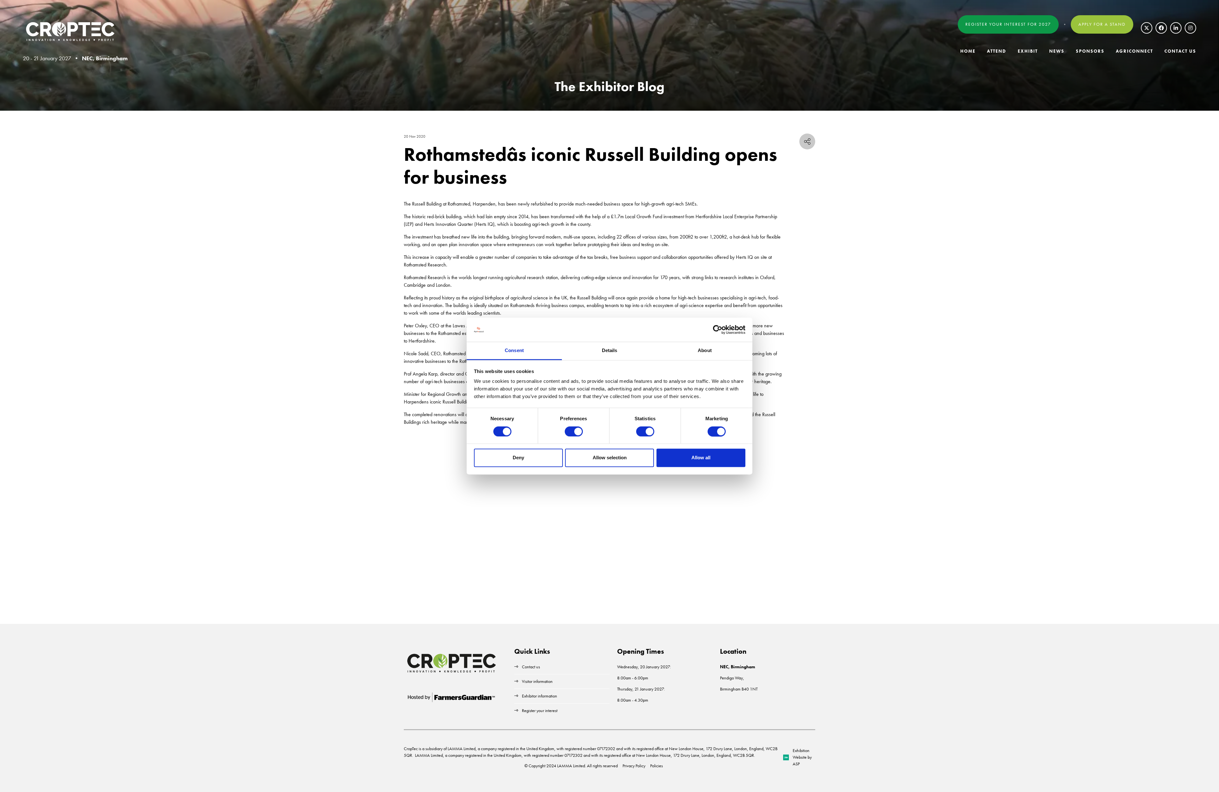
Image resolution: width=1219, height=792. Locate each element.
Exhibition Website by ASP (802, 757)
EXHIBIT (1028, 51)
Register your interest (540, 710)
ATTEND (996, 51)
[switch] (574, 431)
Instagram (1190, 28)
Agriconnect (1134, 51)
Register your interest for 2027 (1008, 24)
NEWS (1056, 51)
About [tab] (705, 350)
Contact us (531, 667)
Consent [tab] (514, 350)
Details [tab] (609, 350)
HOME (968, 51)
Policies (656, 766)
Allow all (700, 458)
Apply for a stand (1102, 24)
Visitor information (537, 681)
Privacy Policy (634, 766)
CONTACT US (1180, 51)
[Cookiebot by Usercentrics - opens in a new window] (717, 329)
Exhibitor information (539, 696)
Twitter (1146, 28)
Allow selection (610, 458)
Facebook (1161, 28)
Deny (518, 458)
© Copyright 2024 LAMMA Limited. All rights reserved (571, 766)
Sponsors (1090, 51)
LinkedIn (1176, 28)
